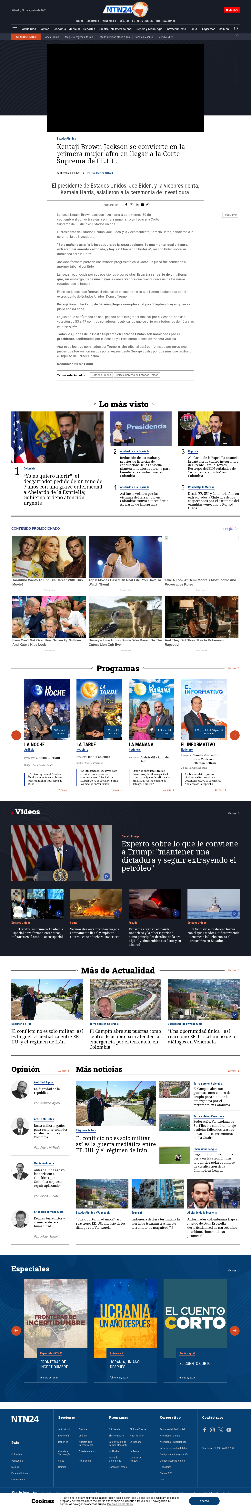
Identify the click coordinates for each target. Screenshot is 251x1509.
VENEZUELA (109, 21)
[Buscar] (236, 29)
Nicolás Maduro (144, 37)
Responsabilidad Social (172, 1429)
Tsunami (137, 1212)
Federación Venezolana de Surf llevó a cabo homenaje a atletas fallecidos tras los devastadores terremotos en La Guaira (215, 1129)
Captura (193, 451)
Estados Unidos (66, 138)
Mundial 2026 (166, 37)
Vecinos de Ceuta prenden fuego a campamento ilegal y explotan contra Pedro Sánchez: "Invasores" (95, 933)
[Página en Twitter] (220, 1430)
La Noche (34, 744)
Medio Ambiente (44, 1163)
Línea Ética (165, 1466)
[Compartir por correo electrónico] (142, 205)
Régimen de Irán (21, 1024)
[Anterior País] (237, 35)
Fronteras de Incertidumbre (54, 1364)
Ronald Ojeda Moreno (201, 487)
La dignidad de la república (47, 1091)
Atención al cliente (170, 1435)
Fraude (133, 922)
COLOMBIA (92, 21)
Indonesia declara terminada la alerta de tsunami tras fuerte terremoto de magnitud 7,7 (156, 1223)
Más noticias (99, 1069)
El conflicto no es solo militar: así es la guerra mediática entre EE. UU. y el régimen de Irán (47, 1036)
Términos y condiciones (139, 1497)
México (15, 1466)
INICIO (79, 21)
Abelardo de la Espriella (134, 451)
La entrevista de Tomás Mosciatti (118, 1443)
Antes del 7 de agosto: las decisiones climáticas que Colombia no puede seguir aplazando (49, 1178)
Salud (193, 29)
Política (44, 29)
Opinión (224, 29)
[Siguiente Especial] (235, 1331)
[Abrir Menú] (14, 29)
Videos (27, 811)
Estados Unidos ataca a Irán (114, 37)
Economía (59, 29)
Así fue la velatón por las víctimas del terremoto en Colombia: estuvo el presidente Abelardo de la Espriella (144, 499)
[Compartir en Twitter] (131, 205)
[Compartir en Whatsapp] (147, 205)
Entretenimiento (176, 29)
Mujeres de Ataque (136, 1459)
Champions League (205, 1149)
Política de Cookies (120, 1504)
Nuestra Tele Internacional (115, 29)
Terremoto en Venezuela (209, 1116)
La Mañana (141, 744)
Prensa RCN (166, 1473)
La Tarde (86, 744)
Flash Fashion (137, 1435)
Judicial (74, 29)
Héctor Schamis (50, 1236)
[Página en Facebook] (204, 1430)
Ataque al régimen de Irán (79, 37)
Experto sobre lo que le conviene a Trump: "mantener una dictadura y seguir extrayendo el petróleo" (180, 856)
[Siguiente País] (237, 38)
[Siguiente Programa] (235, 735)
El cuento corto (195, 1363)
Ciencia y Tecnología (149, 29)
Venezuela (17, 1460)
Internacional (18, 1479)
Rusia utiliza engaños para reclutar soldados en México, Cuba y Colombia (50, 1131)
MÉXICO (124, 21)
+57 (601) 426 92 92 (223, 1448)
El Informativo (198, 744)
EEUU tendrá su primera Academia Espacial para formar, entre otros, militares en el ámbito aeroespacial (37, 933)
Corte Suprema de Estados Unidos (137, 375)
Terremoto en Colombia (104, 1024)
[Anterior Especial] (16, 1331)
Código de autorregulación (174, 1454)
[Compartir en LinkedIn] (137, 205)
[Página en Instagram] (212, 1430)
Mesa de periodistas (115, 1459)
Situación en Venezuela (48, 1212)
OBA (162, 1479)
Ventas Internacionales (172, 1460)
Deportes (89, 29)
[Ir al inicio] (30, 1425)
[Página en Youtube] (228, 1430)
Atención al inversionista (173, 1441)
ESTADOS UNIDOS (142, 21)
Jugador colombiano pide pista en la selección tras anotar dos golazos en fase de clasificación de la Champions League (214, 1162)
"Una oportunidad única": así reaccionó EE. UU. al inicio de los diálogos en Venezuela (203, 1036)
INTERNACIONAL (166, 21)
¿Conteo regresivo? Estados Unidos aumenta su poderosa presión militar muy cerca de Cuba (45, 779)
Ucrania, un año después (125, 1364)
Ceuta (73, 922)
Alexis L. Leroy (49, 1196)
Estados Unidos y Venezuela (185, 1024)
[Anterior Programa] (16, 735)
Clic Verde (114, 1429)
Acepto (204, 1501)
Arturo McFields (44, 1119)
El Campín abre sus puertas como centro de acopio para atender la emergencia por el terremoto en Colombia (125, 1039)
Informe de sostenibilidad (173, 1448)
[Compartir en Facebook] (126, 205)
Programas (207, 29)
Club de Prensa (138, 1429)
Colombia (29, 468)
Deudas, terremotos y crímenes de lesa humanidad (49, 1222)
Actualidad (29, 29)
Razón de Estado (118, 1466)
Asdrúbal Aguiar (44, 1082)
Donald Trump (51, 37)
